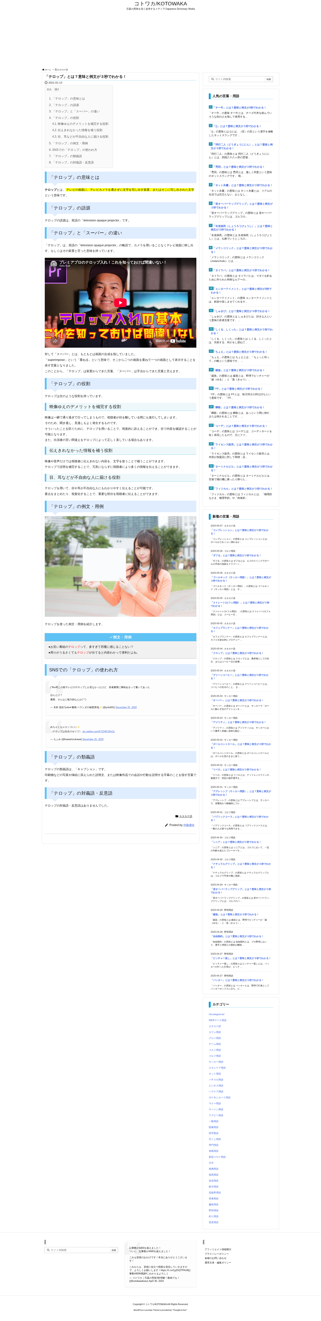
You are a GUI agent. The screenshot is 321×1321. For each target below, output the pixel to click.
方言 (211, 1162)
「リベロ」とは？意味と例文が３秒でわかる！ (236, 769)
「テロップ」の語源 (64, 105)
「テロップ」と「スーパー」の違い (74, 111)
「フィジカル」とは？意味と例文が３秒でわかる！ (243, 488)
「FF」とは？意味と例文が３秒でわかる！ (238, 388)
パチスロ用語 (216, 1079)
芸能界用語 (215, 1192)
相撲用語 (213, 1168)
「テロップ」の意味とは (67, 98)
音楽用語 (213, 1222)
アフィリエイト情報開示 (218, 1249)
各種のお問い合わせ (215, 1258)
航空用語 (213, 1186)
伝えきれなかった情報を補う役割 (77, 130)
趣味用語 (213, 1204)
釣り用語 (213, 1216)
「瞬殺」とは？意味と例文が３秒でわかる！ (239, 407)
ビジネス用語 (216, 1085)
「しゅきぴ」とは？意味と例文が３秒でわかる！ (241, 311)
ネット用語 (215, 1073)
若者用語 (213, 1198)
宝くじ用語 (215, 1139)
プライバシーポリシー (217, 1253)
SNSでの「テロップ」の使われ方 (73, 149)
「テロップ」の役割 (64, 117)
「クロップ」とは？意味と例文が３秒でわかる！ (237, 653)
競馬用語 (213, 1174)
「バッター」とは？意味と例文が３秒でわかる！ (237, 980)
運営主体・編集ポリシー (218, 1262)
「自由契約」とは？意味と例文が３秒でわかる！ (237, 936)
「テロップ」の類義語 (65, 156)
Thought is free (179, 1310)
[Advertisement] (160, 39)
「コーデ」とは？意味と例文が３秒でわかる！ (240, 425)
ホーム (48, 70)
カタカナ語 (63, 70)
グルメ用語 (215, 1038)
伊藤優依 (188, 825)
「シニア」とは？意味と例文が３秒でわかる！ (236, 842)
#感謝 (142, 1273)
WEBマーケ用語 (217, 1020)
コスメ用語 (215, 1050)
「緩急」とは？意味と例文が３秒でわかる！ (239, 370)
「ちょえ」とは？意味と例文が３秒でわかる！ (240, 351)
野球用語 (213, 1210)
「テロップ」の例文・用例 (68, 143)
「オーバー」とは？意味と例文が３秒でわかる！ (237, 700)
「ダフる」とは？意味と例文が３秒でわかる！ (236, 555)
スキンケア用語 (217, 1067)
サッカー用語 (216, 1061)
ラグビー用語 (216, 1115)
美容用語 (213, 1180)
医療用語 (213, 1127)
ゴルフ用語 (215, 1055)
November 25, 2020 (126, 707)
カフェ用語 (215, 1032)
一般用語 (213, 1121)
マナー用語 (215, 1103)
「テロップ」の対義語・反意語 (71, 162)
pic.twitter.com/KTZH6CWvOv (98, 731)
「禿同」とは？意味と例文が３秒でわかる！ (239, 166)
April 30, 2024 (156, 1281)
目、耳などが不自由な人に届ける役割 (80, 136)
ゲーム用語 (215, 1044)
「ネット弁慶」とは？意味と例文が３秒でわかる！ (243, 185)
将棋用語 (213, 1151)
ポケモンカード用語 (220, 1097)
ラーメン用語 (216, 1109)
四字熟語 (213, 1133)
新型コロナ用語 (217, 1157)
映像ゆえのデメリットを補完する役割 (80, 123)
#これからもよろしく (156, 1273)
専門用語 (213, 1145)
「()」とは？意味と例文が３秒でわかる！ (237, 126)
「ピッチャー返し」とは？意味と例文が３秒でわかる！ (241, 958)
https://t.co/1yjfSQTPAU (174, 1270)
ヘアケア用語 (216, 1091)
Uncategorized (216, 1014)
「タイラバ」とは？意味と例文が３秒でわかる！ (241, 270)
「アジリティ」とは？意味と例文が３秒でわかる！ (238, 722)
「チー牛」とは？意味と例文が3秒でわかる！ (239, 107)
